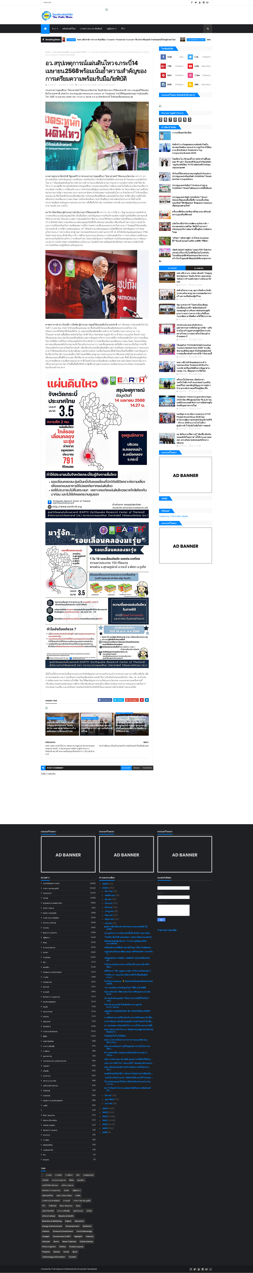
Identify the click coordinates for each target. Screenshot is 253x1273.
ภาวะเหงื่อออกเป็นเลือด (181, 132)
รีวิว (123, 28)
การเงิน (45, 977)
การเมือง (46, 1140)
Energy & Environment (53, 1100)
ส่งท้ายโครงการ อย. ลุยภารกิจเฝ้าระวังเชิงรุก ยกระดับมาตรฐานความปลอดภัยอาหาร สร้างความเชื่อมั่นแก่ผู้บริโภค (96, 727)
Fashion (46, 1096)
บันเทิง (45, 1007)
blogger (126, 768)
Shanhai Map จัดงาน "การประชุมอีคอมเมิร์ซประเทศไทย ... (125, 942)
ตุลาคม (108, 899)
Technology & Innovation (54, 1061)
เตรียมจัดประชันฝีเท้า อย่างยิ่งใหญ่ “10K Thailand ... (128, 947)
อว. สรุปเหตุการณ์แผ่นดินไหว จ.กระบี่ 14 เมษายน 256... (129, 1025)
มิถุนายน (109, 915)
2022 (105, 1116)
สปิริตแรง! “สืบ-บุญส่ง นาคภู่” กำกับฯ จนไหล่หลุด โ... (128, 970)
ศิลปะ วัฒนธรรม (49, 1115)
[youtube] (199, 2)
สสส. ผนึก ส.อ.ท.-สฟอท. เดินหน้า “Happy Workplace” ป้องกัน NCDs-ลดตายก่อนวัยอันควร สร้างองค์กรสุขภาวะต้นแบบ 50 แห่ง (61, 727)
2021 (105, 1120)
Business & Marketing (52, 903)
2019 (105, 1128)
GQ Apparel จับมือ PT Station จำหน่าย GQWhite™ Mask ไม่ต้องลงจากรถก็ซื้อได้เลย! (191, 187)
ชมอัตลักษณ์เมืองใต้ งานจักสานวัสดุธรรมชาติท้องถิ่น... (128, 1073)
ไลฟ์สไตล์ (46, 1091)
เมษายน (108, 923)
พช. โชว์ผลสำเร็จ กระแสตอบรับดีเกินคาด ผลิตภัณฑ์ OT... (127, 1089)
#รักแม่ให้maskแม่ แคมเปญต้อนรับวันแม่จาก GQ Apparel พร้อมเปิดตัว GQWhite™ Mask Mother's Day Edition (191, 176)
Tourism (46, 957)
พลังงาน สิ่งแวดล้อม (50, 1120)
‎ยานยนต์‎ (46, 992)
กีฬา (44, 962)
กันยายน (109, 903)
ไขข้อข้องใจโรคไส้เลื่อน (115, 1035)
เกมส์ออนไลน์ (48, 1150)
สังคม (45, 942)
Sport (45, 952)
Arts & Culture (49, 1081)
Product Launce (50, 1130)
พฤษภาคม (109, 919)
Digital (46, 1017)
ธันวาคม (109, 891)
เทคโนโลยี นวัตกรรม (50, 1086)
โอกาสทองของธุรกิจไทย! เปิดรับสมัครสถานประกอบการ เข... (127, 1082)
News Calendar (49, 913)
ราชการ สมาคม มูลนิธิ (60, 52)
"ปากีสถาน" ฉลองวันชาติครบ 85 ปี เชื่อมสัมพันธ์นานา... (126, 976)
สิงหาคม (109, 907)
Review (46, 1160)
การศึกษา (46, 1051)
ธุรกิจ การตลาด (48, 908)
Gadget (46, 1066)
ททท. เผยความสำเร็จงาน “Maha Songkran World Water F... (128, 1030)
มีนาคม (108, 1095)
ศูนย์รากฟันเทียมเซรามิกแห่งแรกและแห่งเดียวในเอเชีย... (126, 928)
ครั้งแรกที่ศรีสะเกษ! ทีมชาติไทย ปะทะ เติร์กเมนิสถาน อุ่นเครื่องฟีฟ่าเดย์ (191, 213)
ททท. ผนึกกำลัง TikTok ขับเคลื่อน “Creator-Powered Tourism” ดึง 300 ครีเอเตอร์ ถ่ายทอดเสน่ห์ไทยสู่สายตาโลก (77, 39)
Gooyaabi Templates (87, 1269)
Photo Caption (49, 923)
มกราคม (109, 1103)
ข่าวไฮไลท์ (172, 268)
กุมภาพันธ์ (109, 1099)
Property (47, 1026)
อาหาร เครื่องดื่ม (48, 1046)
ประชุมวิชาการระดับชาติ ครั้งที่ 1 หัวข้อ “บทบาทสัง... (127, 933)
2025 (105, 887)
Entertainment (49, 1002)
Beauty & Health (50, 933)
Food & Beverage (50, 1031)
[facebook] (191, 2)
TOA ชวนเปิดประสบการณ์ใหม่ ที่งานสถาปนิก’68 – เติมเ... (127, 965)
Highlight (47, 893)
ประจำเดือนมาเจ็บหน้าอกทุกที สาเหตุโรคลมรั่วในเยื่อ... (128, 1021)
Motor (46, 987)
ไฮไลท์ (45, 898)
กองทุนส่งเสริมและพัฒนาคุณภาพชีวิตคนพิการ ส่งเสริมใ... (128, 952)
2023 (105, 1112)
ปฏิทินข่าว (112, 28)
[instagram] (203, 2)
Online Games (49, 1125)
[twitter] (195, 2)
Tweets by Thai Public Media (173, 516)
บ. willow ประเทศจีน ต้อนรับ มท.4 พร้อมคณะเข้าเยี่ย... (128, 1017)
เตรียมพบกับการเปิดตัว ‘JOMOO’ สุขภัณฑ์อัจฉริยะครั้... (127, 959)
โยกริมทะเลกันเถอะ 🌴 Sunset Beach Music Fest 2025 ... (128, 982)
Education (47, 1012)
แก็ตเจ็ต (46, 1071)
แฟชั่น (45, 1105)
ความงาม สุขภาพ (49, 947)
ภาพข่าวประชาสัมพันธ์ (91, 28)
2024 (105, 1108)
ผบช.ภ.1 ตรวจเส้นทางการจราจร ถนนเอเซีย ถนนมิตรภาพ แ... (125, 1041)
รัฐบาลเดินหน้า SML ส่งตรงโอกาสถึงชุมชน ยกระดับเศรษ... (127, 993)
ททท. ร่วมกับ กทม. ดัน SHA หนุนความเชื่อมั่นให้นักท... (128, 1059)
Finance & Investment (52, 972)
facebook (147, 768)
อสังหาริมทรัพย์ (48, 1041)
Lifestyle (47, 1076)
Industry (47, 1021)
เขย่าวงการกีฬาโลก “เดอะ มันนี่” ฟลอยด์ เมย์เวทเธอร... (129, 1063)
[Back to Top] (210, 1269)
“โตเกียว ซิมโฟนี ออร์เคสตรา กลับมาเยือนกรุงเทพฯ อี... (128, 937)
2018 (105, 1132)
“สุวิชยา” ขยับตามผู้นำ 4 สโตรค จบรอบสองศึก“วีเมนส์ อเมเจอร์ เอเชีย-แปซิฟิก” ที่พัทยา (190, 239)
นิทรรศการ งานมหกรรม (51, 997)
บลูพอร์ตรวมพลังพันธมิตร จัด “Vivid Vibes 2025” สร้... (127, 1012)
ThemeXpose (57, 1269)
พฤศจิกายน (110, 895)
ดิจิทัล (45, 1036)
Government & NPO (146, 40)
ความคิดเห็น (199, 268)
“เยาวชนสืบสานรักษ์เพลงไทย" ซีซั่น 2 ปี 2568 (125, 987)
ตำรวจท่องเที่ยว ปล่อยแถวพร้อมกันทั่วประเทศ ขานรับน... (125, 1054)
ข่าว (54, 28)
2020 (105, 1124)
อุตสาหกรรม (47, 1056)
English (47, 2)
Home (48, 52)
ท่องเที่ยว (46, 967)
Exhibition (47, 982)
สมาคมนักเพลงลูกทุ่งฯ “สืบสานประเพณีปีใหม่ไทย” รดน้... (126, 999)
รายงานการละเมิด (167, 930)
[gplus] (207, 2)
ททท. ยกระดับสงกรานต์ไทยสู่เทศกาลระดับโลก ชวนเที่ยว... (127, 1047)
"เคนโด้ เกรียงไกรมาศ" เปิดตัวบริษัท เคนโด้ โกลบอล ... (128, 1077)
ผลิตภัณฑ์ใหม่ (69, 28)
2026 (105, 883)
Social (46, 928)
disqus (136, 768)
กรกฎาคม (109, 911)
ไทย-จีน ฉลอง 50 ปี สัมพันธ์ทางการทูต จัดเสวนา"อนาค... (123, 1005)
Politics (46, 1135)
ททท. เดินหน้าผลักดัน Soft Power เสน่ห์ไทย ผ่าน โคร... (126, 1068)
